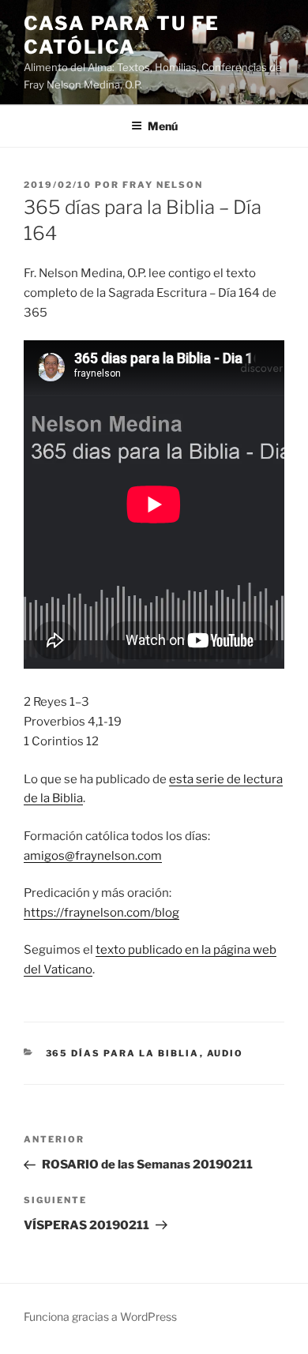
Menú (163, 126)
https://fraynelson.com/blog (101, 913)
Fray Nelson (162, 184)
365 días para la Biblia (123, 1053)
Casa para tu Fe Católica (122, 35)
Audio (225, 1053)
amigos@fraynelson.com (93, 856)
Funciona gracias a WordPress (100, 1316)
